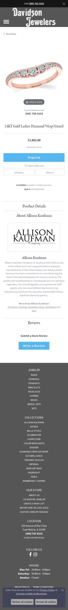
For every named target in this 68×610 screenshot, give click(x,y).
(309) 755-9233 (34, 113)
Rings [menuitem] (34, 375)
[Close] (64, 4)
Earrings (23, 307)
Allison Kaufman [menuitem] (34, 422)
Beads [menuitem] (34, 400)
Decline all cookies (22, 601)
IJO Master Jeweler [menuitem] (34, 499)
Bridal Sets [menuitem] (34, 404)
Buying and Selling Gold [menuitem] (34, 507)
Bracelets (33, 307)
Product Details (34, 206)
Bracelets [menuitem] (34, 387)
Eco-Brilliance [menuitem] (34, 456)
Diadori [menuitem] (34, 447)
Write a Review (34, 346)
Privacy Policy (47, 590)
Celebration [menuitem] (34, 435)
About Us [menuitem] (34, 495)
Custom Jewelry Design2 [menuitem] (34, 512)
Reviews (34, 322)
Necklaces (51, 307)
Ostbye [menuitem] (34, 426)
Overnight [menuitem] (34, 472)
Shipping (18, 172)
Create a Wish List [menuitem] (34, 503)
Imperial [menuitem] (34, 464)
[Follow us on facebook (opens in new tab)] (30, 554)
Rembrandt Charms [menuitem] (34, 481)
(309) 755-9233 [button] (36, 3)
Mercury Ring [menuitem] (34, 468)
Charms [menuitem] (34, 396)
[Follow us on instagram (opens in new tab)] (35, 554)
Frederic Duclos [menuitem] (34, 460)
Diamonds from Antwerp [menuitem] (34, 451)
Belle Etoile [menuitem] (34, 430)
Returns (50, 172)
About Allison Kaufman (34, 215)
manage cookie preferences (31, 593)
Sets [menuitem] (34, 408)
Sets (34, 310)
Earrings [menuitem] (34, 379)
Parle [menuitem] (34, 476)
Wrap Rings (11, 34)
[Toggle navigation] (6, 22)
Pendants (13, 307)
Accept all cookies (46, 601)
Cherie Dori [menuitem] (34, 439)
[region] (34, 75)
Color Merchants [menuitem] (34, 443)
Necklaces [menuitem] (34, 391)
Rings (41, 307)
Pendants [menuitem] (34, 383)
